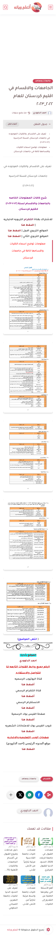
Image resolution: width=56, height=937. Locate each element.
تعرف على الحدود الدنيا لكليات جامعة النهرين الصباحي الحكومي (10, 898)
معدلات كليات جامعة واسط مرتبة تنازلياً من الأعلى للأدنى (28, 896)
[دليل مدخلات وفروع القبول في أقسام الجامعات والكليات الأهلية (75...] (10, 841)
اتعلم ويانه (12, 930)
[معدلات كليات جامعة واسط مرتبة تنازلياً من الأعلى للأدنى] (28, 880)
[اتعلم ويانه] (28, 7)
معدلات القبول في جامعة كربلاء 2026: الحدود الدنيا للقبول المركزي (46, 860)
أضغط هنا (28, 684)
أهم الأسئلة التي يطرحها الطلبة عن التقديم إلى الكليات (47, 896)
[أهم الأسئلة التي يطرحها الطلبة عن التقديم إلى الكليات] (45, 880)
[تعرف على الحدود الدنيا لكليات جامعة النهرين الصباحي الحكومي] (10, 880)
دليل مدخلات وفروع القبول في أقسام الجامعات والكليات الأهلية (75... (11, 860)
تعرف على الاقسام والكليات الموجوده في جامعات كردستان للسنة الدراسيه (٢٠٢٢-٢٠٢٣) (29, 138)
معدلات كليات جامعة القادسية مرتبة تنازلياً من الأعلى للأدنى (28, 860)
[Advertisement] (28, 49)
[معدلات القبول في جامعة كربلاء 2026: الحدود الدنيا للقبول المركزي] (45, 841)
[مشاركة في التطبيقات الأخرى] (11, 795)
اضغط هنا (27, 225)
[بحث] (5, 7)
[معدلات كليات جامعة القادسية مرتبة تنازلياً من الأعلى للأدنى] (28, 841)
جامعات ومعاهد (43, 81)
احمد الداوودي (39, 113)
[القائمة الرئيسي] (50, 7)
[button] (39, 795)
